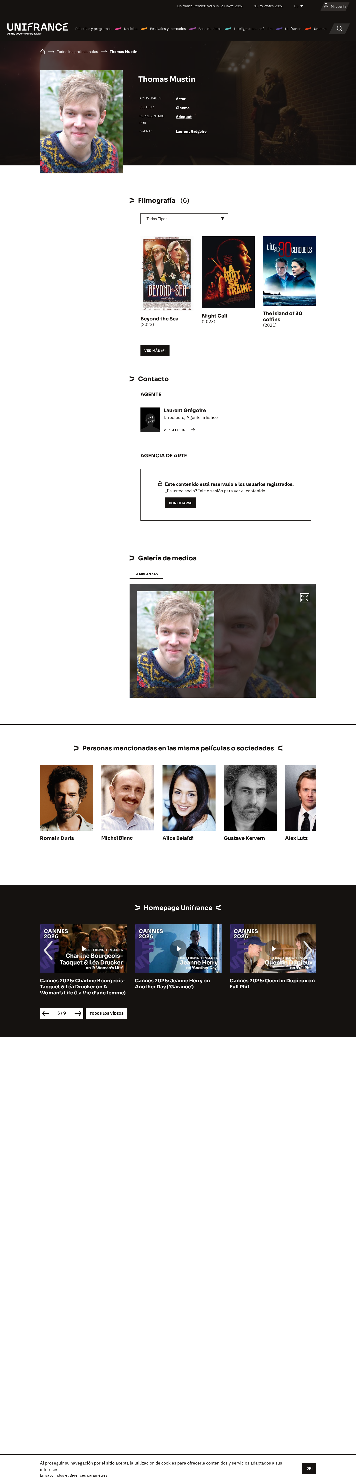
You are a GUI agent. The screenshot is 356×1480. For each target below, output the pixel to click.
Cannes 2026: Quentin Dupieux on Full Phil (177, 984)
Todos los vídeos (107, 1013)
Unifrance (293, 28)
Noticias (130, 28)
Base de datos (209, 28)
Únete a (320, 28)
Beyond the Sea (159, 319)
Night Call (214, 316)
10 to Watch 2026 (268, 6)
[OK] (309, 1468)
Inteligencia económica (253, 28)
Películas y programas (93, 28)
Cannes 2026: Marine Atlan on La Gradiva (270, 984)
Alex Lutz (296, 838)
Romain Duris (57, 838)
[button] (304, 598)
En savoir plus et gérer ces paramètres (74, 1475)
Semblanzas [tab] (146, 574)
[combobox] (184, 218)
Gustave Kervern (244, 838)
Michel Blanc (117, 838)
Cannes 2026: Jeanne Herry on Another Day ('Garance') (77, 984)
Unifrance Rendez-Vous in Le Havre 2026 (210, 6)
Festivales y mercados (168, 28)
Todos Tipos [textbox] (157, 218)
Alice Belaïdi (178, 838)
